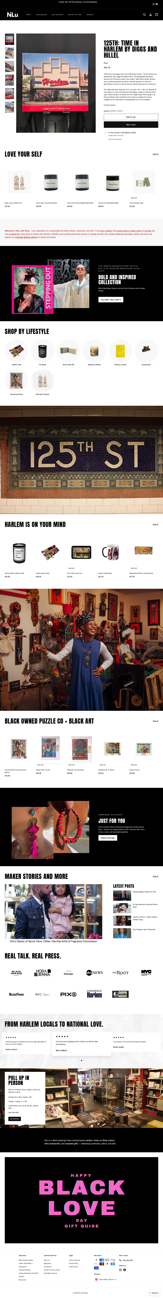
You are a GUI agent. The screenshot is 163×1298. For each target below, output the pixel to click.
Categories (41, 15)
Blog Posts (47, 1263)
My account (22, 1280)
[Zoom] (56, 83)
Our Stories (57, 15)
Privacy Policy (73, 1263)
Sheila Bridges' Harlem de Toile (144, 891)
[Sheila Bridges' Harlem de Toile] (122, 895)
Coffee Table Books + (26, 1263)
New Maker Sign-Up (50, 1273)
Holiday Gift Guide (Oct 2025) (28, 1273)
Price (106, 63)
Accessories (23, 1267)
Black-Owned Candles (26, 1260)
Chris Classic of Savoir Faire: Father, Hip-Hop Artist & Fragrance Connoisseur (53, 941)
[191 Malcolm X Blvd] (81, 1098)
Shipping (106, 111)
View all (155, 154)
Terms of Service (74, 1260)
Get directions (14, 1119)
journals (148, 230)
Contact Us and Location (52, 1270)
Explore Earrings (108, 837)
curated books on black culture (129, 230)
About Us (47, 1260)
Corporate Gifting (24, 1270)
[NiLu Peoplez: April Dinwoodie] (122, 933)
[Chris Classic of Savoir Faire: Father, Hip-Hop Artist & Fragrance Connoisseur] (53, 911)
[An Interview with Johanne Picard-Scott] (122, 908)
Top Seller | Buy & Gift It (111, 299)
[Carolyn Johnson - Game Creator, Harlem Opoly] (122, 921)
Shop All (21, 1276)
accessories (14, 233)
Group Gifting (74, 15)
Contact (90, 15)
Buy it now (131, 124)
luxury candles (106, 230)
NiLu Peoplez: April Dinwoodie (144, 929)
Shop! (29, 15)
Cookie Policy (73, 1267)
